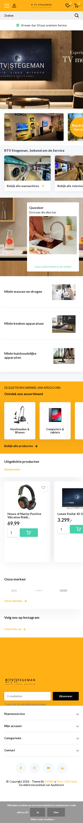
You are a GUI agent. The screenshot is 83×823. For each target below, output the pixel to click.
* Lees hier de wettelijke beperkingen (25, 704)
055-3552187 (10, 661)
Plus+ (60, 781)
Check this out (13, 629)
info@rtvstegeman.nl (11, 667)
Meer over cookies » (43, 819)
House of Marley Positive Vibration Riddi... (24, 515)
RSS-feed (71, 781)
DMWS (49, 781)
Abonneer (66, 696)
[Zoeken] (77, 15)
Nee (56, 812)
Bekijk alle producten (19, 446)
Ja (37, 812)
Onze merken (13, 601)
